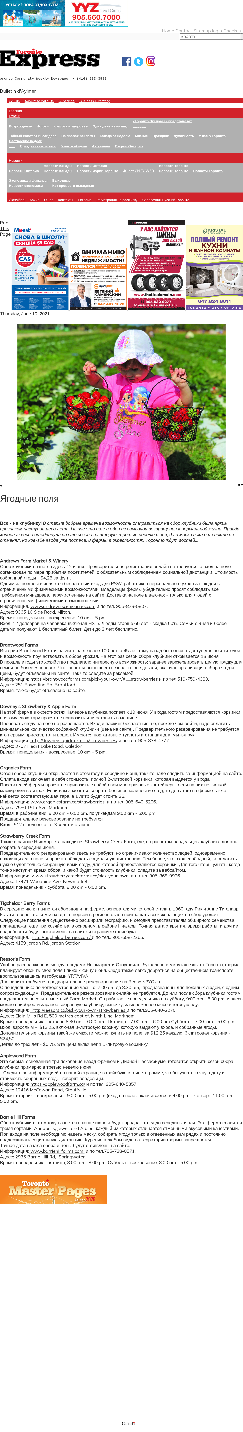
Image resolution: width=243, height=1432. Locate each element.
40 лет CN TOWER (138, 171)
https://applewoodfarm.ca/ (57, 1084)
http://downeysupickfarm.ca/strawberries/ (73, 740)
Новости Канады (58, 165)
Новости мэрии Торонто (97, 171)
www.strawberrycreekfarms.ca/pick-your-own (80, 875)
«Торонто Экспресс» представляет (162, 121)
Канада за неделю (115, 135)
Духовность (184, 135)
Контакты (65, 199)
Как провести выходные (73, 185)
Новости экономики (26, 185)
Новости (15, 160)
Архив (34, 199)
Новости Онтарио (24, 171)
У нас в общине (74, 146)
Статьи (14, 116)
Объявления (13, 1352)
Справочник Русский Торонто (165, 199)
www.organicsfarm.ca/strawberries (67, 802)
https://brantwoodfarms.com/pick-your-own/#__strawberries (94, 679)
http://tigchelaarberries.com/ (62, 937)
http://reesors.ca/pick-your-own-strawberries (78, 1010)
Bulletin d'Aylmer (18, 91)
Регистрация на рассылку (117, 199)
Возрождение (20, 126)
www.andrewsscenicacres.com (62, 606)
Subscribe (67, 101)
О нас (48, 199)
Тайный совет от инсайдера (33, 135)
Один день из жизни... (110, 126)
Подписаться (14, 1335)
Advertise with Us (39, 101)
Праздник (161, 135)
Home (168, 30)
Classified (17, 199)
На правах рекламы (78, 135)
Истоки (43, 126)
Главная (15, 110)
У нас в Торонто (212, 135)
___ (12, 146)
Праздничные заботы (38, 146)
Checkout (233, 30)
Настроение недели (25, 141)
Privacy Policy (21, 1430)
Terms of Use (5, 1430)
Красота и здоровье (71, 126)
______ (139, 126)
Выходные (61, 180)
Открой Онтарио (129, 146)
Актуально (101, 146)
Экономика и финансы (28, 180)
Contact (183, 30)
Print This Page (5, 228)
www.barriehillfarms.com (56, 1151)
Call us (14, 101)
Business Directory (94, 101)
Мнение (141, 135)
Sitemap (202, 30)
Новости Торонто (173, 165)
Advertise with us (19, 1397)
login (217, 30)
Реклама (85, 199)
